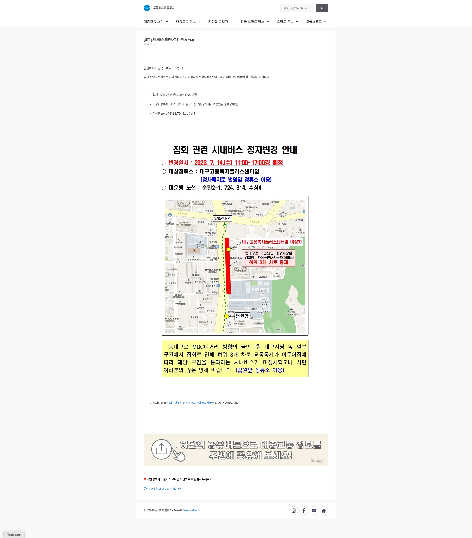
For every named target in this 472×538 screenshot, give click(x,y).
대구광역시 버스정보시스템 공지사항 (190, 403)
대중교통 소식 (154, 21)
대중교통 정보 (186, 21)
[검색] (322, 8)
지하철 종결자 (218, 21)
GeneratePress (191, 510)
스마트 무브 (285, 21)
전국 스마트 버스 (252, 21)
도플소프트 (314, 21)
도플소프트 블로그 (163, 7)
